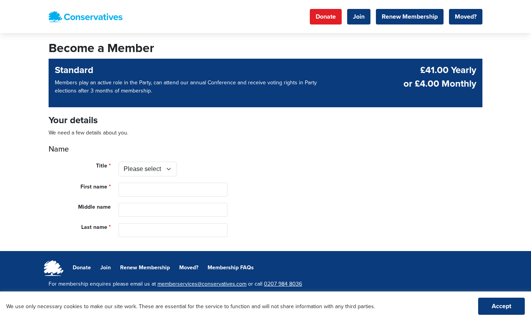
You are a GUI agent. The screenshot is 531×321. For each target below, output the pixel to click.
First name (93, 186)
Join (359, 17)
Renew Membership (410, 17)
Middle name (94, 207)
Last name (94, 227)
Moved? (466, 17)
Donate (326, 17)
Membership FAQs (231, 267)
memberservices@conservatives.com (201, 284)
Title (101, 165)
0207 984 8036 (283, 284)
